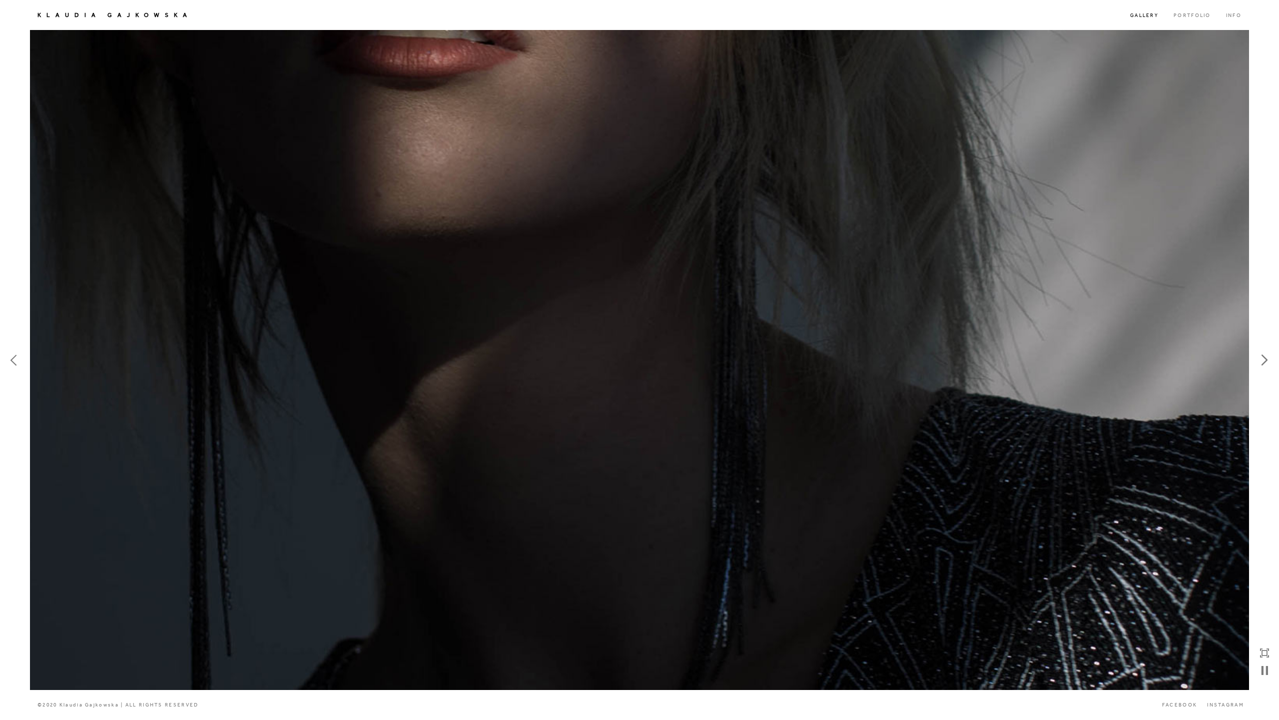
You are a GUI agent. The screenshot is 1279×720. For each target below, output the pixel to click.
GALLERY (1144, 15)
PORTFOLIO (1192, 15)
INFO (1234, 15)
